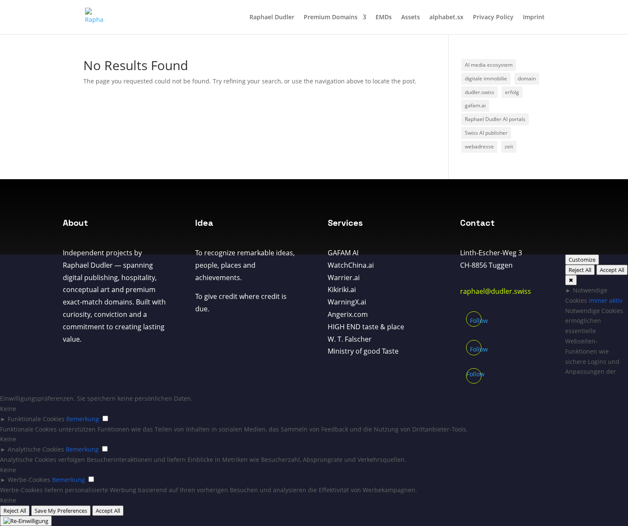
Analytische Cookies (36, 449)
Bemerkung (82, 419)
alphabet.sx (446, 17)
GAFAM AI (343, 252)
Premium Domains (331, 17)
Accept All (612, 270)
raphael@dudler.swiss (495, 291)
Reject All (580, 270)
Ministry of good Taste (363, 351)
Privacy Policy (493, 17)
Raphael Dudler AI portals (495, 119)
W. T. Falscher (350, 339)
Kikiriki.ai (342, 289)
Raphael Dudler (271, 17)
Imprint (534, 17)
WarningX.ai (347, 302)
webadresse (479, 146)
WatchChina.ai (351, 265)
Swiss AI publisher (486, 132)
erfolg (512, 92)
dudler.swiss (479, 92)
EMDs (384, 17)
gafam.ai (475, 105)
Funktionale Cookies (36, 419)
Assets (410, 17)
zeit (509, 146)
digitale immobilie (486, 78)
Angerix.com (348, 314)
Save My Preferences (61, 510)
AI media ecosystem (489, 64)
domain (527, 78)
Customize (582, 259)
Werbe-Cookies (29, 480)
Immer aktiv (605, 300)
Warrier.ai (344, 277)
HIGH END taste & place (366, 326)
